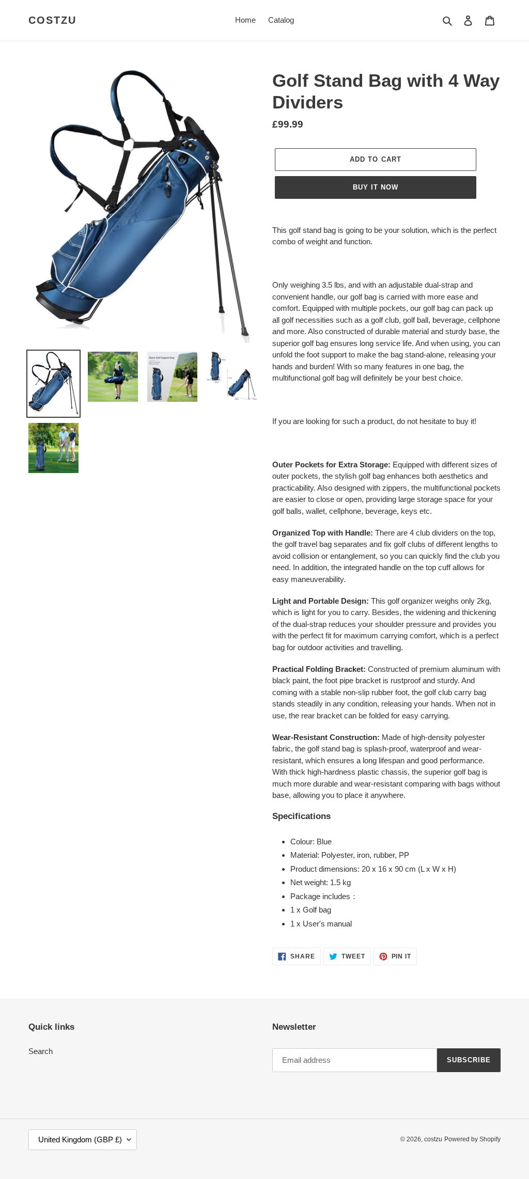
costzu (52, 20)
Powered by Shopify (472, 1139)
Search (40, 1051)
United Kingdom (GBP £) (80, 1139)
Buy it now (375, 187)
